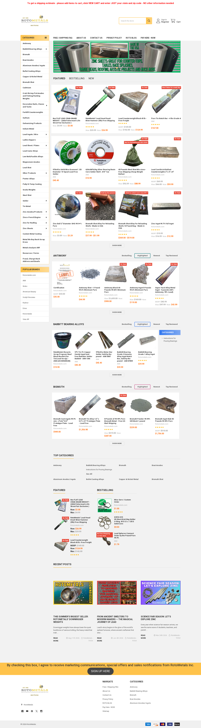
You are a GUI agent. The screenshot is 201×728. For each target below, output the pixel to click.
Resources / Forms (31, 253)
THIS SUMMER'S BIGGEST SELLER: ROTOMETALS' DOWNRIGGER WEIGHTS (70, 619)
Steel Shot (27, 195)
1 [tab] (111, 67)
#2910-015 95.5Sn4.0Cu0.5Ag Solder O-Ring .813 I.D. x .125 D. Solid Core (125, 520)
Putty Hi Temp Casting (32, 184)
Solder (25, 201)
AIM (24, 281)
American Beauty (29, 292)
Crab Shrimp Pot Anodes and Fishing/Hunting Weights (33, 96)
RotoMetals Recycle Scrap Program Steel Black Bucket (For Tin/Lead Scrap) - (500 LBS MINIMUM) (62, 356)
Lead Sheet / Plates (31, 145)
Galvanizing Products (32, 123)
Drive (25, 308)
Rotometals (27, 314)
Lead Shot (27, 168)
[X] (37, 711)
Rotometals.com (29, 275)
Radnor (25, 303)
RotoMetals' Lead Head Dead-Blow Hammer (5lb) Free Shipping (100, 119)
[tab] (59, 256)
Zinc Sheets (28, 228)
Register (165, 22)
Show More (117, 245)
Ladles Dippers (29, 140)
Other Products (29, 173)
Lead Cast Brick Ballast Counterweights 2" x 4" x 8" (162, 170)
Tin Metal (27, 206)
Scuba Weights (29, 190)
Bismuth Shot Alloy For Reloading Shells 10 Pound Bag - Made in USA (132, 226)
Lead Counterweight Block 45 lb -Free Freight (80, 541)
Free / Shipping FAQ (62, 38)
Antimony (27, 43)
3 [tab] (117, 67)
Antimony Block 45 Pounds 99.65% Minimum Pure (115, 290)
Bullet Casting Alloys (31, 71)
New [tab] (91, 78)
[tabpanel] (117, 57)
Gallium (26, 118)
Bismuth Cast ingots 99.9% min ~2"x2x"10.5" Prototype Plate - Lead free (64, 422)
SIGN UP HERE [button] (100, 671)
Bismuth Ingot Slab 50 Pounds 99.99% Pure (164, 420)
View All (26, 319)
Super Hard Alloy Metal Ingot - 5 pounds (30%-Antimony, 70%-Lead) (165, 290)
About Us (81, 38)
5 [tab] (121, 67)
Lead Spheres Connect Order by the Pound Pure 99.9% (125, 535)
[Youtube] (27, 711)
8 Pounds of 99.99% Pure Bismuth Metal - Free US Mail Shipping (114, 421)
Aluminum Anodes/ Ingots (34, 65)
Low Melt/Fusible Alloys (33, 156)
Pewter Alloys (29, 179)
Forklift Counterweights (33, 112)
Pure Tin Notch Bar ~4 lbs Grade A (166, 118)
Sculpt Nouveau (29, 297)
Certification (58, 288)
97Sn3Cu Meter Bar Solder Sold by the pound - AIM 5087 (104, 354)
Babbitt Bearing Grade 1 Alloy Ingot (146, 353)
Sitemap (106, 711)
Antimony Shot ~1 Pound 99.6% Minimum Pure (89, 289)
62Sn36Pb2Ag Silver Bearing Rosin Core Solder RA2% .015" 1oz (100, 170)
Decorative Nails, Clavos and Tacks (33, 105)
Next (174, 56)
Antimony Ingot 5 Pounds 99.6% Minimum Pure (140, 289)
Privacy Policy (114, 38)
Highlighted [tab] (142, 256)
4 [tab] (119, 67)
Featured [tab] (59, 78)
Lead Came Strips (30, 151)
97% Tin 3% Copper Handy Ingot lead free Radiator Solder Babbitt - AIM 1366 (83, 355)
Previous (59, 56)
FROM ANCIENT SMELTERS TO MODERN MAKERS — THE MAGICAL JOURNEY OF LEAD (115, 619)
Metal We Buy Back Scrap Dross (34, 240)
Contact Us (96, 38)
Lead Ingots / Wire (30, 134)
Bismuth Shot (28, 82)
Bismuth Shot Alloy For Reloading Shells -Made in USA (100, 225)
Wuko (25, 286)
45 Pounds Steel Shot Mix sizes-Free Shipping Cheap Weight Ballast (132, 171)
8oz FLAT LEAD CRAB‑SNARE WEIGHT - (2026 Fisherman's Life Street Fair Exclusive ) (66, 120)
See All (89, 474)
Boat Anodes (28, 60)
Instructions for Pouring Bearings (99, 470)
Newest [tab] (156, 256)
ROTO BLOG (131, 38)
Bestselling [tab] (77, 78)
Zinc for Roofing (30, 223)
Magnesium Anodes (31, 162)
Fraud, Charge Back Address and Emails (31, 260)
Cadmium (27, 88)
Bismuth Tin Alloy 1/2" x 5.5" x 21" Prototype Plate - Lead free (89, 421)
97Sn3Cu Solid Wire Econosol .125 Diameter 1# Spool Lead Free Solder (67, 171)
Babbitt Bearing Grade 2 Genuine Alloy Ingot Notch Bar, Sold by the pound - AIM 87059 (125, 356)
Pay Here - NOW (148, 38)
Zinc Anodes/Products (32, 212)
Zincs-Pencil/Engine (32, 217)
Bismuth (26, 54)
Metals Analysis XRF (31, 248)
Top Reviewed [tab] (172, 256)
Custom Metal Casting (32, 234)
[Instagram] (41, 711)
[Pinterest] (32, 711)
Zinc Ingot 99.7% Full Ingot (162, 224)
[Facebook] (22, 711)
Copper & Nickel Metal (32, 77)
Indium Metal (28, 129)
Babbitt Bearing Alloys (32, 49)
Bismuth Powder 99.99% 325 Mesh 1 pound (140, 420)
